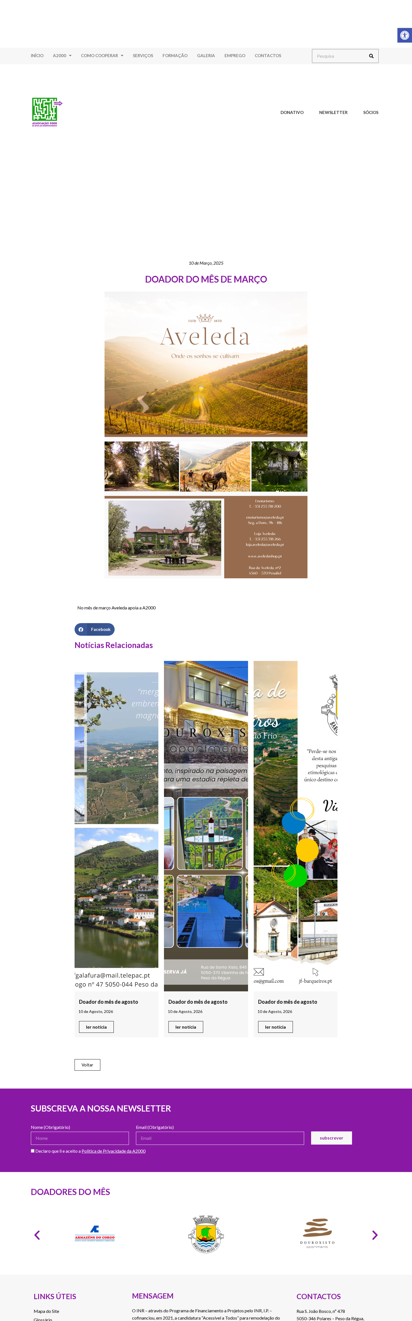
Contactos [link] (268, 55)
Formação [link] (175, 55)
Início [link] (37, 55)
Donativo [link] (292, 112)
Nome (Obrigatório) (50, 1127)
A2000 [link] (59, 55)
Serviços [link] (143, 55)
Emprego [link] (234, 55)
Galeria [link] (206, 55)
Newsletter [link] (333, 112)
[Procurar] (371, 56)
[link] (404, 35)
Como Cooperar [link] (99, 55)
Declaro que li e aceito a (89, 1151)
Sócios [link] (370, 112)
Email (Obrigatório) (155, 1127)
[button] (95, 629)
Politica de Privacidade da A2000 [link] (113, 1151)
